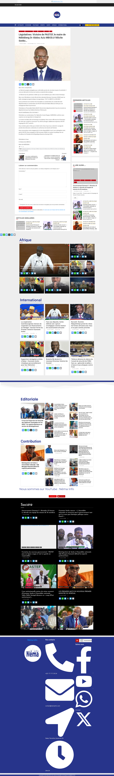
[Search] (83, 25)
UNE (51, 31)
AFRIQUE (54, 25)
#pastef (24, 148)
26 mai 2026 (25, 470)
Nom (20, 189)
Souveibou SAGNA (78, 191)
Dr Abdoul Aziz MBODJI (48, 148)
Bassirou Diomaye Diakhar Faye (34, 148)
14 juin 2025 (82, 465)
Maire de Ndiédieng (59, 148)
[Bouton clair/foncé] (80, 25)
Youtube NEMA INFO (93, 25)
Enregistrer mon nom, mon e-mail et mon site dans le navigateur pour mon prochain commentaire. (42, 204)
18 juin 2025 (57, 465)
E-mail (20, 194)
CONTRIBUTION (29, 31)
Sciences (56, 355)
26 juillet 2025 (82, 457)
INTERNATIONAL (62, 25)
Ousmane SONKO (23, 150)
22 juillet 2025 (82, 368)
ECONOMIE (28, 25)
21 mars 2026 (32, 333)
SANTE (48, 25)
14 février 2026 (82, 253)
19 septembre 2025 (58, 453)
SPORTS (42, 25)
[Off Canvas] (15, 25)
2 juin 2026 (86, 191)
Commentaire (22, 171)
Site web (21, 199)
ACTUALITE (20, 25)
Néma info (32, 640)
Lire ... (75, 197)
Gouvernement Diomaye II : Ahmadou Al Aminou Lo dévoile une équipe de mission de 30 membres (85, 187)
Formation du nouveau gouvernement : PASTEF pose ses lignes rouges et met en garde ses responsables (90, 131)
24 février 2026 (31, 270)
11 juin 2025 (57, 476)
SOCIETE (46, 31)
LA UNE (35, 31)
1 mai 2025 (81, 484)
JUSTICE (85, 136)
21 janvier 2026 (82, 270)
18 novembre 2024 (32, 43)
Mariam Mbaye (23, 43)
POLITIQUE (35, 25)
